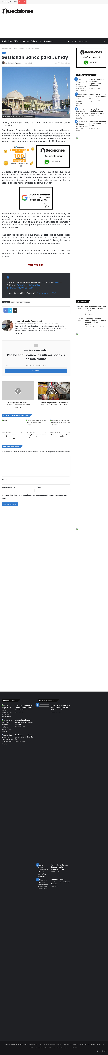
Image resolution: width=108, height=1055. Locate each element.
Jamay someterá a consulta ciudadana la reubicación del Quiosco (11, 437)
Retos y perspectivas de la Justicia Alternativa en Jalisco (95, 308)
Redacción (89, 327)
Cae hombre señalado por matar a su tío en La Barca (97, 111)
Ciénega (17, 41)
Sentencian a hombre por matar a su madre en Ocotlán (97, 96)
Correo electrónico (9, 487)
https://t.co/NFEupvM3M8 (28, 285)
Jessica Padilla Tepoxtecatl (13, 63)
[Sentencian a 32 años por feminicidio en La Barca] (82, 126)
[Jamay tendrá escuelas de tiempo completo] (36, 425)
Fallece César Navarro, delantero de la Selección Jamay (59, 867)
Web (39, 487)
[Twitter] (68, 41)
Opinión (34, 41)
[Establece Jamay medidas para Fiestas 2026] (60, 425)
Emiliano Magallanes (91, 313)
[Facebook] (65, 41)
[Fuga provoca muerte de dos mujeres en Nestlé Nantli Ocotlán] (43, 783)
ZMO (10, 41)
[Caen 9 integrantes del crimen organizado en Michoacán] (82, 85)
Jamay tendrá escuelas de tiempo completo (36, 436)
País (40, 41)
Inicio (4, 41)
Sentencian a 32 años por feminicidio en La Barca (97, 124)
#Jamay (58, 282)
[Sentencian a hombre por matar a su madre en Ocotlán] (82, 100)
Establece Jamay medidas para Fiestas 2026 (60, 436)
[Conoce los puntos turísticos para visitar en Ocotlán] (43, 958)
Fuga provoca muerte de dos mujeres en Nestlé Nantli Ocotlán (60, 707)
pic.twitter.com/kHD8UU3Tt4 (20, 288)
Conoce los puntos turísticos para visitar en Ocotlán (60, 882)
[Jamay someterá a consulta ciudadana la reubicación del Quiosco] (12, 425)
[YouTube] (72, 41)
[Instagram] (76, 41)
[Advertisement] (73, 20)
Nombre (5, 479)
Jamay (15, 49)
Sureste (26, 41)
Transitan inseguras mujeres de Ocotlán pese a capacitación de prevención (95, 321)
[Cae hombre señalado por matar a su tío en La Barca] (82, 113)
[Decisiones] (18, 11)
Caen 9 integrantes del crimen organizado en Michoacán (96, 82)
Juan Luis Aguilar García (23, 302)
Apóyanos (48, 41)
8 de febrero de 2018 (46, 293)
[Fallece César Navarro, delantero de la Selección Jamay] (43, 870)
